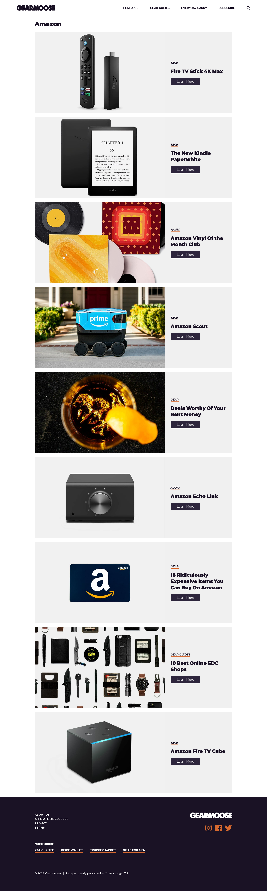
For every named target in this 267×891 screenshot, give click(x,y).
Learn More (188, 82)
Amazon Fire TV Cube (198, 751)
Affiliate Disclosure (51, 819)
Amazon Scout (189, 326)
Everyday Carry (194, 8)
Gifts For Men (134, 850)
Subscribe (226, 8)
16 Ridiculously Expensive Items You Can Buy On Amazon (197, 581)
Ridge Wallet (72, 850)
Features (130, 8)
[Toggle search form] (248, 8)
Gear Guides (160, 8)
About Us (42, 814)
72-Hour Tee (44, 850)
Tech (174, 62)
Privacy (41, 823)
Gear (175, 399)
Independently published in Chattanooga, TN (97, 873)
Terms (40, 827)
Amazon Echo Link (194, 496)
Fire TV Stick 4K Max (197, 71)
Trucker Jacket (103, 850)
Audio (175, 487)
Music (175, 229)
